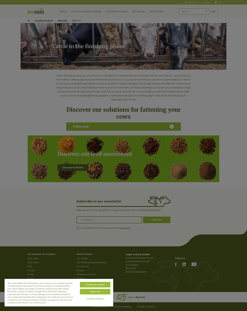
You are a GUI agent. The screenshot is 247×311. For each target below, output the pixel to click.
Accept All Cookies (95, 284)
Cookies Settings (95, 298)
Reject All (95, 291)
